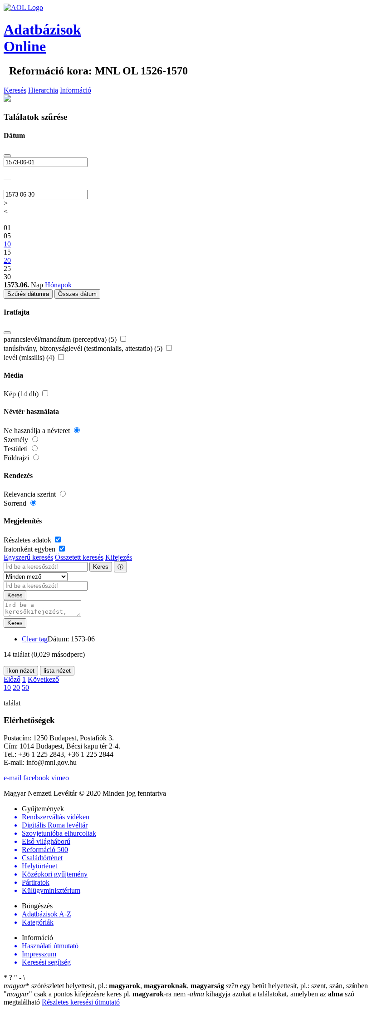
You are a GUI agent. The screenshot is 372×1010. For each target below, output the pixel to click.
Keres (100, 566)
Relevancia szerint (31, 494)
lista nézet (57, 670)
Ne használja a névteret (38, 430)
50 (25, 687)
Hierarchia (43, 90)
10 (7, 687)
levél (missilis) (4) (30, 357)
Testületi (16, 449)
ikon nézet (20, 670)
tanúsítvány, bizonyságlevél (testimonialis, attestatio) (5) (84, 348)
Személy (17, 439)
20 (16, 687)
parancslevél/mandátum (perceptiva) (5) (61, 339)
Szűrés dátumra (28, 294)
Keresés (15, 90)
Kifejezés (118, 557)
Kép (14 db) (22, 394)
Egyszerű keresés (28, 557)
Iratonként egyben (30, 549)
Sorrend (16, 503)
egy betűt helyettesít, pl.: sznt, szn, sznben (297, 986)
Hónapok (58, 285)
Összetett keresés (79, 557)
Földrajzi (17, 458)
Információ (75, 90)
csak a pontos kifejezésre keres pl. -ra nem (95, 994)
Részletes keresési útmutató (81, 1002)
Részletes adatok (28, 540)
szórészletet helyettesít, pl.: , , (114, 986)
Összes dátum (77, 294)
